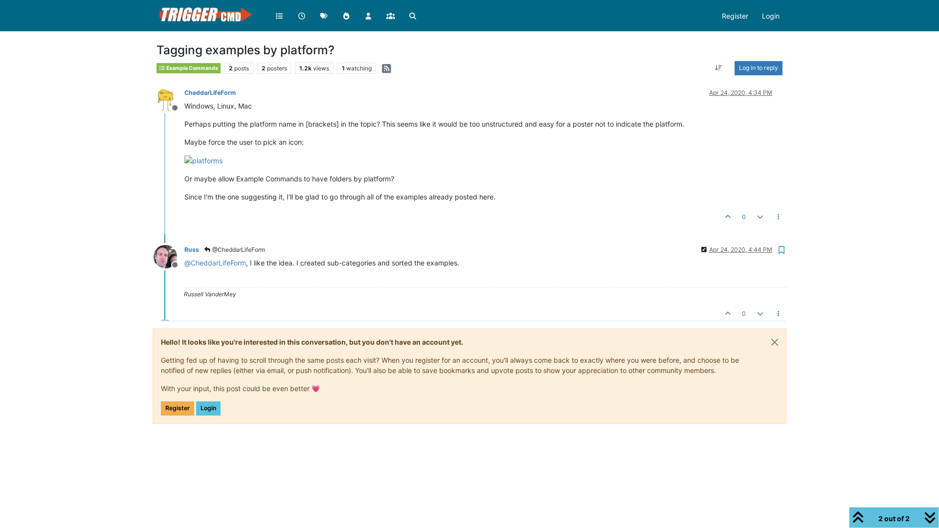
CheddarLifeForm (210, 92)
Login (208, 408)
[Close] (774, 342)
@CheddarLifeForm (238, 249)
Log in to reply (758, 67)
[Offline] (169, 99)
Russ (191, 249)
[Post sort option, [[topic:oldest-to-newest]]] (719, 68)
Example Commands (191, 68)
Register (177, 408)
